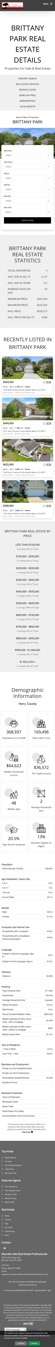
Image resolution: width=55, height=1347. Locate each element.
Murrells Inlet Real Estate (19, 1282)
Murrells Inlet (10, 1173)
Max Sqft (8, 207)
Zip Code (8, 1227)
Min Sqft (7, 196)
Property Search (27, 78)
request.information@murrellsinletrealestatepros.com (25, 1274)
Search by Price (27, 95)
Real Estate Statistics (27, 84)
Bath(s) (7, 185)
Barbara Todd (11, 1194)
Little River (9, 1169)
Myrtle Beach (10, 1157)
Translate (47, 1329)
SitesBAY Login (45, 1290)
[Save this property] (50, 359)
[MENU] (51, 4)
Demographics (27, 100)
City (6, 1223)
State (7, 1216)
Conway (8, 1161)
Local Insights (27, 106)
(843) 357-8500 (14, 1268)
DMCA (22, 1290)
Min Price (8, 151)
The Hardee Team (12, 1190)
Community (10, 1231)
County (8, 1219)
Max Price (8, 162)
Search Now (27, 220)
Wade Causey (10, 1198)
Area (7, 1235)
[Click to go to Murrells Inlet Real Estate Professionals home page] (12, 5)
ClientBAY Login (32, 1290)
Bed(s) (6, 173)
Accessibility (15, 1290)
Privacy (7, 1290)
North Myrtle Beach (13, 1165)
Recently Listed (27, 89)
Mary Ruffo (9, 1202)
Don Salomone (11, 1186)
